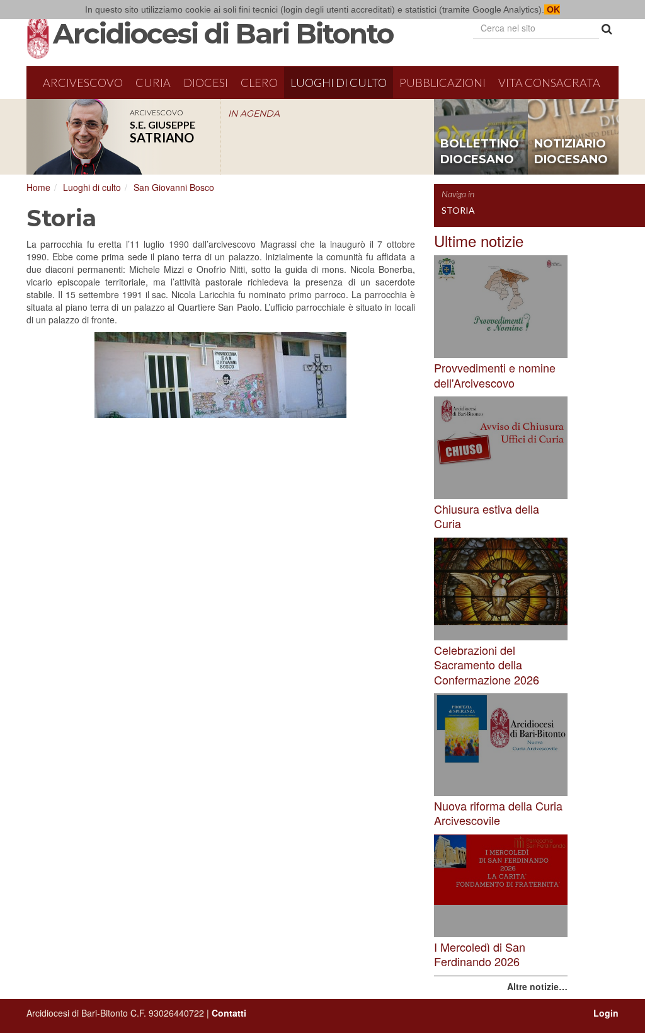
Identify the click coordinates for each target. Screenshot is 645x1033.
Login (606, 1013)
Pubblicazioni (442, 82)
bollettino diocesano (479, 152)
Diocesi (205, 82)
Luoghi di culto (338, 82)
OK (552, 9)
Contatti (229, 1013)
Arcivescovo (83, 82)
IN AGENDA (254, 113)
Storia (458, 210)
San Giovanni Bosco (174, 187)
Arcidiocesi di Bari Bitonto (223, 33)
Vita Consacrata (549, 82)
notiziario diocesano (571, 152)
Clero (259, 82)
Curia (153, 82)
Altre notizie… (537, 986)
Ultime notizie (478, 240)
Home (38, 187)
